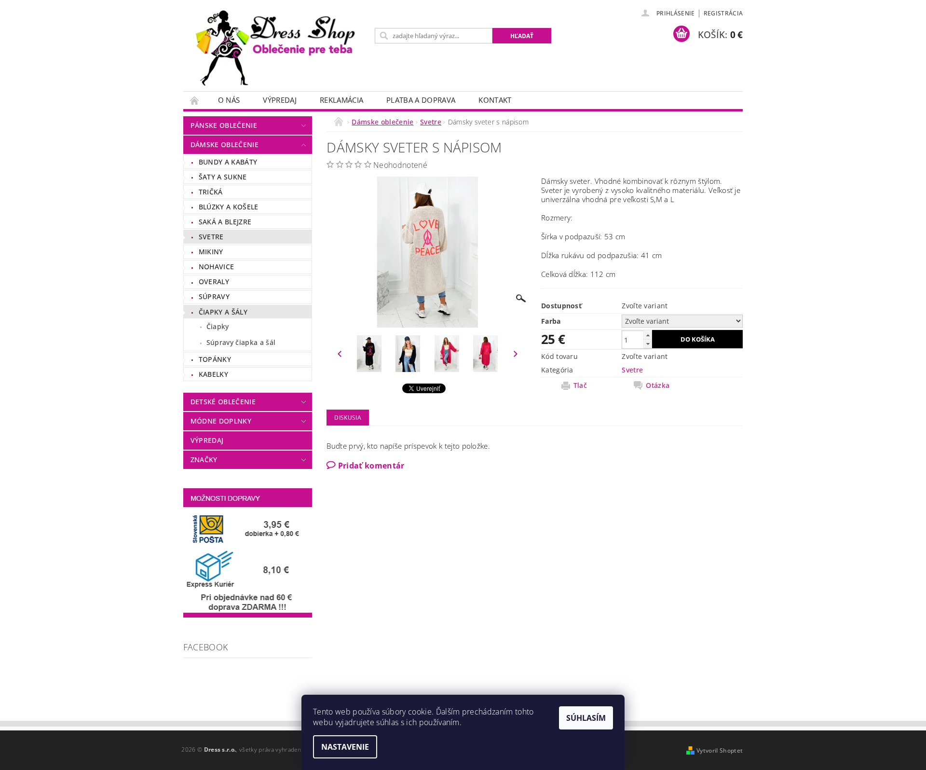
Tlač (580, 385)
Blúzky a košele (229, 206)
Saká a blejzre (225, 221)
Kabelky (213, 374)
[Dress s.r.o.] (277, 50)
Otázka (657, 385)
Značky (204, 459)
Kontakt (494, 100)
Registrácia (723, 13)
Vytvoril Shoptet (719, 750)
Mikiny (211, 251)
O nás (229, 100)
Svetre (211, 236)
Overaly (214, 281)
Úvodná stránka (194, 100)
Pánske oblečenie (224, 125)
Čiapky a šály (223, 311)
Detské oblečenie (223, 401)
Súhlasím (586, 718)
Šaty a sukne (223, 176)
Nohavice (216, 266)
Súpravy (214, 296)
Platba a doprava (420, 100)
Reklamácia (341, 100)
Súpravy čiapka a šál (240, 342)
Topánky (215, 359)
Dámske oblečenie (225, 144)
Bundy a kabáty (228, 161)
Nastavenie (345, 747)
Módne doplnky (221, 421)
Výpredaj (280, 100)
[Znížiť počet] (647, 343)
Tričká (211, 191)
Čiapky (217, 326)
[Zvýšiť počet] (647, 335)
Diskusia (347, 417)
